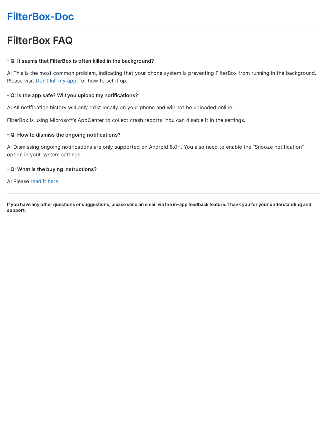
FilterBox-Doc (40, 16)
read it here (44, 181)
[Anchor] (156, 60)
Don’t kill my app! (57, 80)
